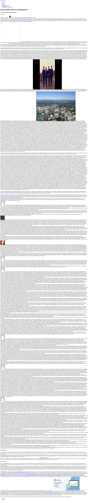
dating (26, 21)
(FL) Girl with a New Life (39, 261)
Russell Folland (66, 339)
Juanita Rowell (10, 403)
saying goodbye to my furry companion (6, 196)
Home (3, 2)
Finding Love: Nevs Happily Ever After (6, 194)
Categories (42, 446)
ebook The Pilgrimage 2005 (55, 493)
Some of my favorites (5, 5)
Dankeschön (4, 6)
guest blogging (29, 21)
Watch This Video (3, 474)
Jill (48, 248)
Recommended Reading (47, 492)
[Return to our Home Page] (3, 0)
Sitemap (3, 498)
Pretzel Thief (2, 221)
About (3, 3)
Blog (3, 4)
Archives (48, 448)
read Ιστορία (21, 494)
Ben (79, 273)
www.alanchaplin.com (18, 471)
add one (18, 200)
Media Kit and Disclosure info (7, 7)
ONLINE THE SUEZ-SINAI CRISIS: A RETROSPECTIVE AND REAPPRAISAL (16, 472)
